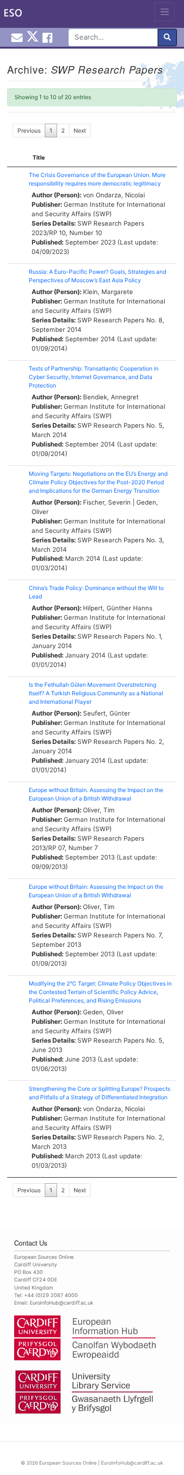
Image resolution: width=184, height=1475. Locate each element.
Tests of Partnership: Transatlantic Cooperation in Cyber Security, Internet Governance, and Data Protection (94, 377)
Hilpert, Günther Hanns (117, 608)
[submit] (167, 37)
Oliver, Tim (99, 810)
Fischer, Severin (107, 502)
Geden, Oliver (103, 1012)
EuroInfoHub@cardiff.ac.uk (61, 1303)
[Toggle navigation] (165, 11)
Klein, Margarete (108, 291)
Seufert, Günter (106, 713)
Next (80, 130)
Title (39, 157)
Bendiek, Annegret (111, 397)
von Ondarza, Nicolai (114, 195)
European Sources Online (68, 1463)
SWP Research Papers (110, 223)
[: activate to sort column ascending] (15, 158)
